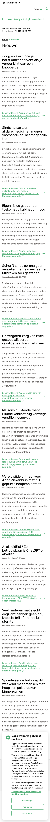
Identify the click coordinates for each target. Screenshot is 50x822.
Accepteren (27, 813)
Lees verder (21, 115)
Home (5, 39)
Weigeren (27, 807)
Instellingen (27, 800)
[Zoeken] (47, 9)
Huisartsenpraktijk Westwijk (23, 19)
